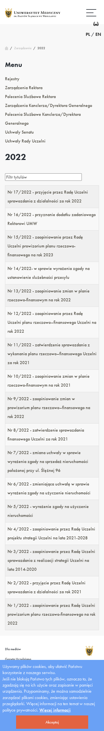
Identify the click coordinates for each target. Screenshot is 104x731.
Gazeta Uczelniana (18, 659)
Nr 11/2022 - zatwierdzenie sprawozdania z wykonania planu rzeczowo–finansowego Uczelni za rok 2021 (52, 354)
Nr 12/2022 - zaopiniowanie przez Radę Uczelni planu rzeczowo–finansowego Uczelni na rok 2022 (51, 322)
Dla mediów (13, 649)
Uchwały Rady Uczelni (25, 141)
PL (88, 34)
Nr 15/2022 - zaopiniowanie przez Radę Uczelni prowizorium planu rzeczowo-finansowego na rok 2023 (45, 246)
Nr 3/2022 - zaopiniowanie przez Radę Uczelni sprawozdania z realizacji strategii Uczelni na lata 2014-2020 (51, 560)
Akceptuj (52, 722)
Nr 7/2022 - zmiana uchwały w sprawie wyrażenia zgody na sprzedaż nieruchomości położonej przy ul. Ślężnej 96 (47, 461)
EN (98, 34)
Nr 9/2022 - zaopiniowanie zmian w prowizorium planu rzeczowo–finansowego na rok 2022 (48, 407)
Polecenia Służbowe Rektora (30, 96)
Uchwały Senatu (19, 132)
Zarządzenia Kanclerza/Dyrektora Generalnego (48, 105)
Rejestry (12, 79)
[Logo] (32, 17)
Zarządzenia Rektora (23, 88)
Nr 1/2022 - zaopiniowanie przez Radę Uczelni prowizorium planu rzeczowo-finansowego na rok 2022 (51, 614)
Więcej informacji (55, 710)
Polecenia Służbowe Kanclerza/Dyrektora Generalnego (43, 118)
